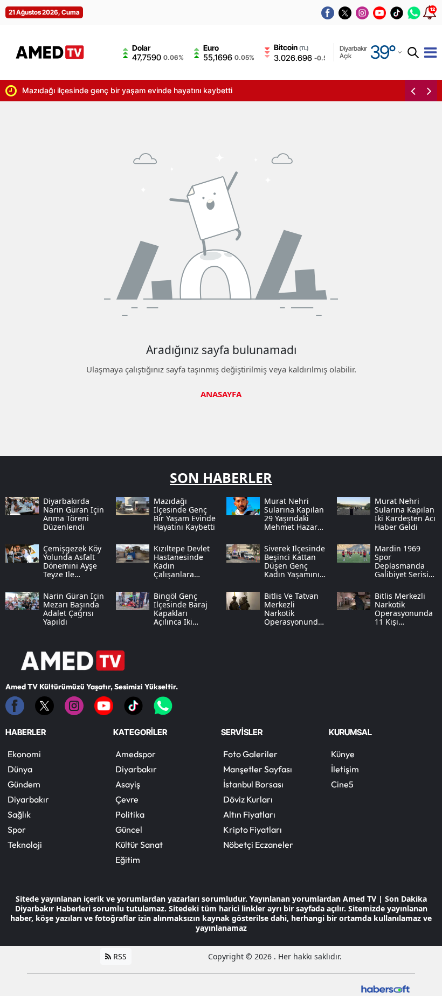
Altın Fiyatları (249, 814)
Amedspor (135, 754)
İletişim (345, 769)
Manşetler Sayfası (257, 769)
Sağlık (19, 814)
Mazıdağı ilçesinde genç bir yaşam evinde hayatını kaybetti (127, 90)
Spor (17, 829)
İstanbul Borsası (253, 784)
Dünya (20, 769)
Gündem (24, 784)
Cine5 (342, 784)
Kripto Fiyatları (252, 829)
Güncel (128, 829)
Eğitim (127, 859)
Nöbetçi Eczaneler (258, 844)
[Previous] (413, 90)
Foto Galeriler (250, 754)
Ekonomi (24, 754)
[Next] (429, 90)
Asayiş (127, 784)
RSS (119, 956)
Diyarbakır (28, 799)
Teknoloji (25, 844)
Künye (343, 754)
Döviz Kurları (248, 799)
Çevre (127, 799)
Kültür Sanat (139, 844)
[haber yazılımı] (385, 988)
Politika (129, 814)
